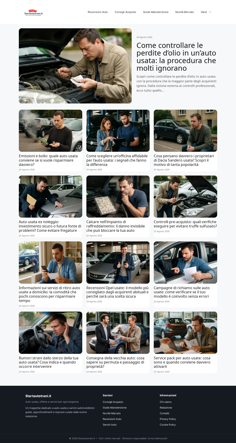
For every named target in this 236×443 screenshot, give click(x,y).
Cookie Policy (168, 424)
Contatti (164, 413)
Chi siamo (166, 402)
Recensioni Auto (98, 12)
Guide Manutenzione (155, 12)
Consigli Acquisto (125, 12)
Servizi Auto (110, 424)
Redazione (166, 407)
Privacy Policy (168, 419)
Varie (204, 12)
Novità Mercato (184, 12)
